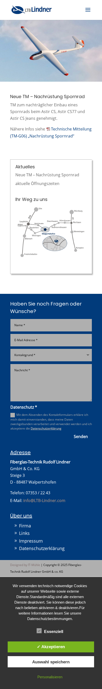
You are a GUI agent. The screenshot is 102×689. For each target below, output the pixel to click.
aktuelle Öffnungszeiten (37, 183)
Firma (25, 526)
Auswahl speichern (51, 662)
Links (24, 533)
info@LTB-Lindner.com (44, 500)
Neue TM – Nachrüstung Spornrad (47, 175)
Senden (81, 436)
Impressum (31, 541)
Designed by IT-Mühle (25, 565)
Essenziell (53, 631)
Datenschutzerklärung (46, 428)
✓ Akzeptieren (51, 646)
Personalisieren (49, 677)
